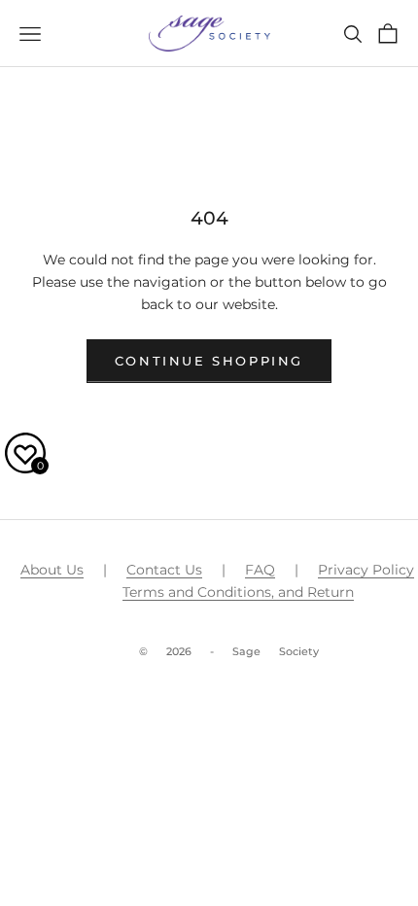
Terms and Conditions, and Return (238, 592)
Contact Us (164, 569)
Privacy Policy (366, 569)
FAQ (260, 569)
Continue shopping (209, 360)
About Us (52, 569)
